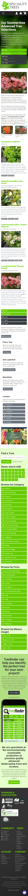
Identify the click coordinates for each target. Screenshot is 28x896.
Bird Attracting (10, 492)
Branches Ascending (12, 571)
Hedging (7, 537)
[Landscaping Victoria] (7, 800)
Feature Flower (10, 517)
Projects (19, 847)
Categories (20, 843)
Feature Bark (9, 513)
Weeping (7, 624)
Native (6, 545)
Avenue (7, 488)
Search (8, 352)
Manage (17, 870)
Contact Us (18, 869)
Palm (6, 599)
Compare (19, 833)
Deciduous (8, 501)
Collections (20, 834)
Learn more (14, 782)
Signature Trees (10, 557)
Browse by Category (12, 484)
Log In (3, 855)
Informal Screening (11, 541)
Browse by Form (10, 567)
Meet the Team (19, 856)
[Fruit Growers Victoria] (5, 819)
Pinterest (8, 422)
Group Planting (10, 533)
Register (3, 856)
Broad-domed (9, 575)
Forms (18, 845)
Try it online (14, 693)
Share (6, 59)
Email (5, 56)
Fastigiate (8, 587)
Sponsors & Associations (8, 794)
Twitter (8, 408)
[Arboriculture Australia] (16, 800)
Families (19, 838)
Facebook (9, 405)
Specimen (8, 562)
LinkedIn (8, 418)
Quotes (3, 860)
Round (7, 607)
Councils (19, 848)
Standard (8, 616)
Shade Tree (8, 553)
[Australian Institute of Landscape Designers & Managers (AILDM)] (3, 806)
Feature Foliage (10, 521)
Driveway (7, 505)
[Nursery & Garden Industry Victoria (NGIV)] (22, 800)
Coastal (7, 497)
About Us (18, 855)
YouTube (8, 415)
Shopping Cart (5, 858)
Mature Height (21, 836)
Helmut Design (15, 890)
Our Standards (19, 860)
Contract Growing (20, 858)
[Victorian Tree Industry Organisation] (9, 806)
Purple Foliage (9, 549)
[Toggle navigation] (3, 13)
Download (7, 53)
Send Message (10, 370)
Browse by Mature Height (11, 630)
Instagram (9, 411)
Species (19, 841)
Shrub (6, 611)
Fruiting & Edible (10, 529)
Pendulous (8, 603)
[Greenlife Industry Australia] (9, 812)
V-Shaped (8, 620)
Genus (18, 840)
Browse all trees (17, 461)
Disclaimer (18, 867)
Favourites (4, 861)
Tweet (6, 63)
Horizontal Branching (12, 591)
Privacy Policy (19, 865)
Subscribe (7, 336)
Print (5, 50)
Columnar (8, 579)
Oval (6, 595)
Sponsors (18, 861)
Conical (7, 583)
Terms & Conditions (21, 863)
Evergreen (8, 509)
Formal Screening (11, 525)
